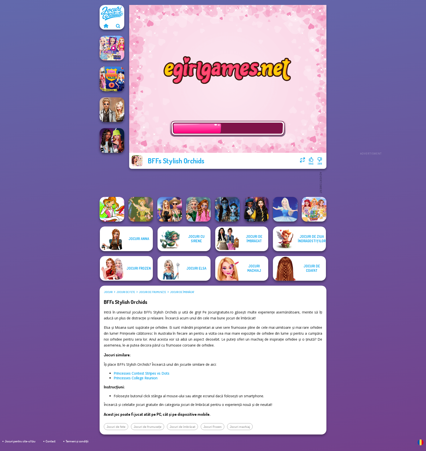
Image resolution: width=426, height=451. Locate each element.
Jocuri (108, 292)
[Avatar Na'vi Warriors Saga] (227, 209)
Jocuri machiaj (240, 427)
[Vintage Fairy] (140, 209)
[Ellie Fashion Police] (112, 79)
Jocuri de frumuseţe (152, 292)
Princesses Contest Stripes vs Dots (141, 373)
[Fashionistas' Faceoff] (112, 140)
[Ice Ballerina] (285, 209)
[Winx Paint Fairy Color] (112, 209)
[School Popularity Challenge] (198, 209)
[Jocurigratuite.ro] (106, 26)
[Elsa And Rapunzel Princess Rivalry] (112, 48)
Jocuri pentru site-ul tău (20, 441)
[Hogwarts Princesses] (256, 209)
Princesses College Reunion (136, 378)
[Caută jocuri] (118, 26)
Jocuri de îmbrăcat (182, 292)
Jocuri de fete (125, 292)
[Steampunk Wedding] (112, 109)
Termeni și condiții (77, 441)
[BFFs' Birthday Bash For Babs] (169, 209)
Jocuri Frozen (212, 427)
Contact (50, 441)
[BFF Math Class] (314, 209)
